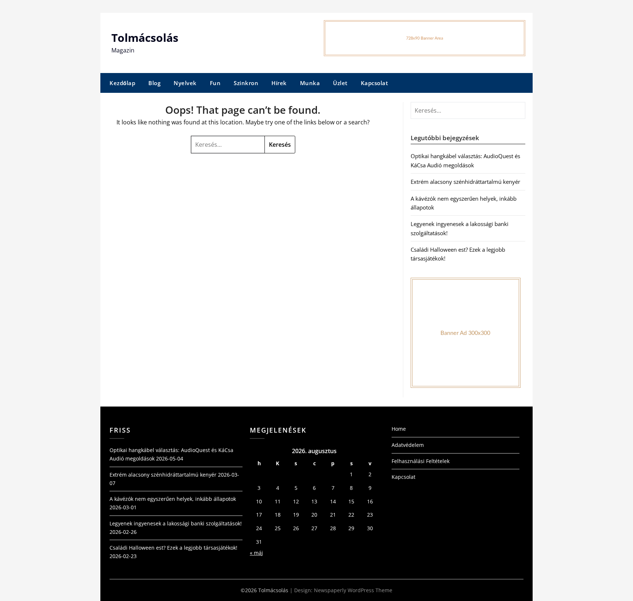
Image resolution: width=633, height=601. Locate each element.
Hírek (279, 83)
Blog (154, 83)
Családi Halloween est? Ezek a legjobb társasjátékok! (173, 547)
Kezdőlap (122, 83)
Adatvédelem (408, 444)
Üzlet (340, 83)
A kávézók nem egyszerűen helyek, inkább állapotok (173, 498)
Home (399, 428)
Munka (310, 83)
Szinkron (246, 83)
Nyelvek (185, 83)
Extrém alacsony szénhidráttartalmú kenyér (465, 181)
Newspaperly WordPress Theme (353, 590)
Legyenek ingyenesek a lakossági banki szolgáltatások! (176, 523)
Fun (215, 83)
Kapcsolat (374, 83)
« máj (256, 552)
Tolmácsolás (144, 37)
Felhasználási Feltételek (420, 461)
